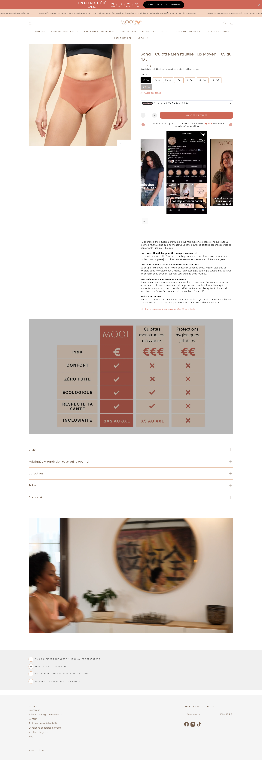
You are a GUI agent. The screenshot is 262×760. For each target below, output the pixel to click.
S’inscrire (226, 714)
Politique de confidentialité (43, 723)
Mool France (40, 750)
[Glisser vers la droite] (127, 143)
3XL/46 (215, 80)
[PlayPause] (144, 234)
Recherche (34, 710)
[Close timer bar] (259, 5)
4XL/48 (146, 87)
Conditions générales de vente (45, 728)
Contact (33, 719)
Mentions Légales (38, 732)
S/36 (157, 80)
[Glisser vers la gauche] (120, 143)
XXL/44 (202, 80)
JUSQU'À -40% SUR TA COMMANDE (164, 5)
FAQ (31, 736)
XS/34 (146, 80)
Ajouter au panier (196, 115)
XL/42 (190, 80)
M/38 (168, 80)
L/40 (178, 80)
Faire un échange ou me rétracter (47, 714)
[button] (224, 23)
